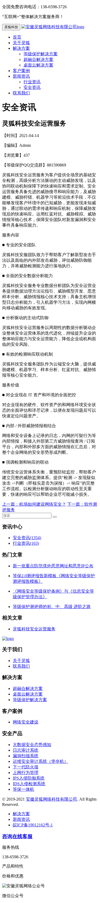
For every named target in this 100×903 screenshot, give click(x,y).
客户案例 (21, 70)
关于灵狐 (21, 42)
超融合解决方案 (38, 59)
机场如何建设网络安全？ (42, 504)
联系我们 (21, 93)
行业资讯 (32, 82)
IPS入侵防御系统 (29, 778)
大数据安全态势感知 (32, 744)
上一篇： (10, 504)
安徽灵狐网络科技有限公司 (51, 799)
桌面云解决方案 (38, 65)
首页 (17, 37)
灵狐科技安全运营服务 (34, 629)
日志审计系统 (25, 750)
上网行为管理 (25, 772)
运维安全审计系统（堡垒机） (40, 761)
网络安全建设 (25, 722)
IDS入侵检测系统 (29, 783)
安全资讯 (32, 87)
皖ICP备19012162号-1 (33, 825)
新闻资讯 (21, 76)
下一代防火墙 (25, 767)
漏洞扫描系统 (25, 756)
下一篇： (75, 504)
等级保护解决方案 (40, 54)
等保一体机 (23, 789)
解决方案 (21, 48)
